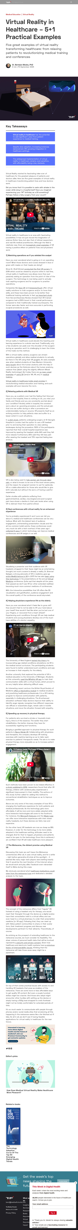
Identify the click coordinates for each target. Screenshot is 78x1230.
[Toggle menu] (71, 2)
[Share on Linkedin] (11, 1048)
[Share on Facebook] (9, 1048)
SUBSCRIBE (63, 1181)
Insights (26, 1205)
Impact (25, 1225)
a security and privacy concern (28, 943)
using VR (19, 374)
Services (26, 1208)
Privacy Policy (11, 1213)
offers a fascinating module (25, 691)
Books (25, 1213)
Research (26, 1211)
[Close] (75, 1182)
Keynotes (26, 1216)
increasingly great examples (37, 245)
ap (48, 816)
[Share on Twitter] (7, 1048)
